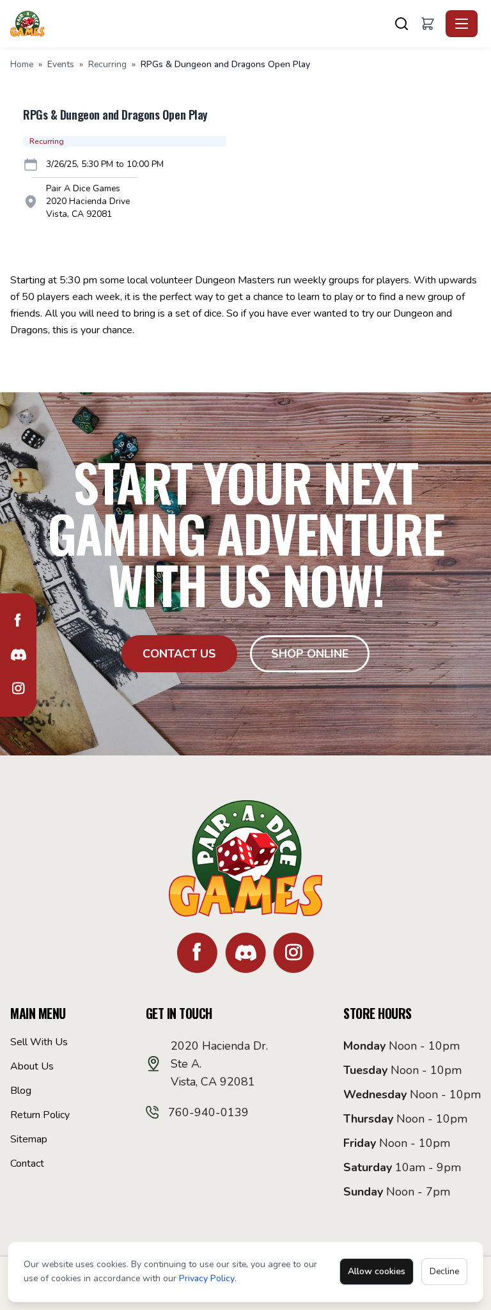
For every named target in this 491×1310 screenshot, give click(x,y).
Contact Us (179, 653)
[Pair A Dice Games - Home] (29, 23)
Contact (27, 1163)
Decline (444, 1271)
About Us (32, 1066)
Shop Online (309, 653)
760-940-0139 (208, 1112)
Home (21, 64)
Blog (20, 1091)
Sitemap (28, 1139)
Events (60, 64)
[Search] (401, 23)
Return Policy (40, 1115)
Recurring (107, 64)
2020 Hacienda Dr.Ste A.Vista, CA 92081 (219, 1063)
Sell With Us (39, 1042)
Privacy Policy (207, 1278)
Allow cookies (376, 1271)
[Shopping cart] (427, 23)
